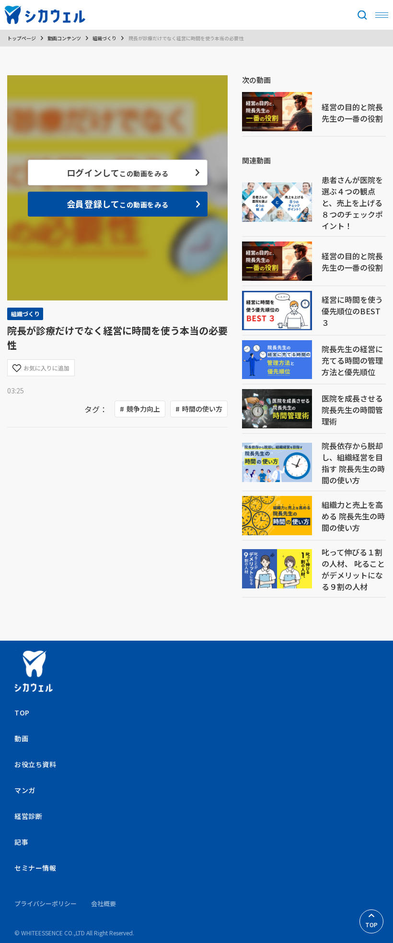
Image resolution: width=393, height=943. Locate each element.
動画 (21, 738)
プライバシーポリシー (45, 903)
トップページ (21, 38)
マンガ (24, 790)
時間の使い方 (202, 409)
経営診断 (28, 816)
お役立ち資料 (35, 764)
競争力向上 (143, 409)
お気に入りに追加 (46, 368)
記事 (21, 842)
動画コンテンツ (64, 38)
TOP (371, 924)
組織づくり (104, 38)
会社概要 (103, 903)
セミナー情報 (35, 868)
